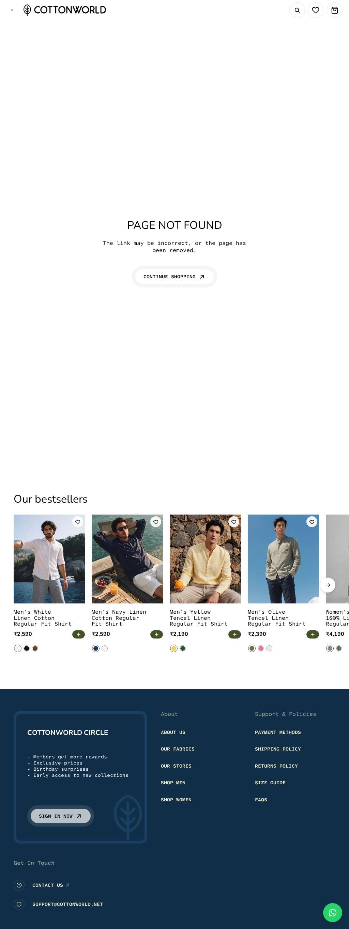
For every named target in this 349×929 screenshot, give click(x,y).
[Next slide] (327, 585)
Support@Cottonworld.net (67, 904)
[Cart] (335, 10)
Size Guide (270, 783)
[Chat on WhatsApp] (332, 912)
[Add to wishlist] (77, 521)
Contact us (47, 885)
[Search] (297, 10)
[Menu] (12, 10)
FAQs (261, 800)
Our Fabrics (178, 749)
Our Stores (176, 766)
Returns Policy (276, 766)
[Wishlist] (315, 10)
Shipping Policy (278, 749)
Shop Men (173, 783)
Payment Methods (278, 732)
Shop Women (176, 800)
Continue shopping (169, 276)
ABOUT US (173, 732)
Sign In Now (56, 816)
